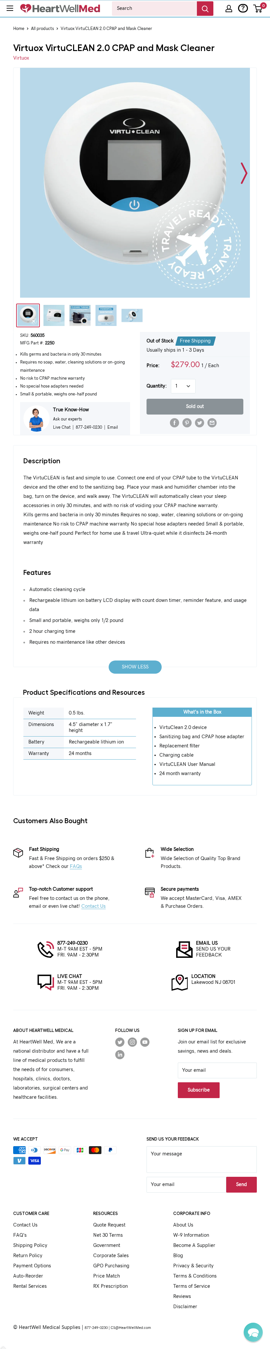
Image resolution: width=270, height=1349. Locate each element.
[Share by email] (212, 422)
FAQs (76, 866)
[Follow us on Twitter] (119, 1042)
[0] (258, 9)
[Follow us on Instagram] (132, 1042)
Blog (178, 1255)
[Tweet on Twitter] (199, 422)
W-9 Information (191, 1235)
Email (112, 427)
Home (18, 29)
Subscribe (199, 1090)
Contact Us (93, 906)
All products (42, 29)
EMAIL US (207, 943)
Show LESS (135, 666)
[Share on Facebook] (174, 422)
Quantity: (157, 386)
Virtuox (21, 58)
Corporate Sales (111, 1255)
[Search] (205, 8)
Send (241, 1184)
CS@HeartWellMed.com (131, 1328)
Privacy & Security (193, 1265)
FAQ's (20, 1235)
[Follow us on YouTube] (144, 1042)
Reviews (182, 1296)
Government (106, 1245)
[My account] (229, 8)
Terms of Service (191, 1286)
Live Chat (61, 427)
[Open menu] (10, 8)
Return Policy (27, 1255)
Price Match (106, 1276)
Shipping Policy (30, 1245)
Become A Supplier (194, 1245)
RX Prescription (110, 1286)
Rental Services (30, 1286)
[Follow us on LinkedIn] (119, 1054)
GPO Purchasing (111, 1265)
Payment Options (32, 1265)
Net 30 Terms (108, 1235)
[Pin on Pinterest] (187, 422)
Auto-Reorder (28, 1276)
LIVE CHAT (69, 976)
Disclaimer (185, 1306)
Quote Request (109, 1225)
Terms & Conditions (195, 1276)
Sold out (195, 406)
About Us (183, 1225)
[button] (253, 1332)
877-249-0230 (72, 943)
